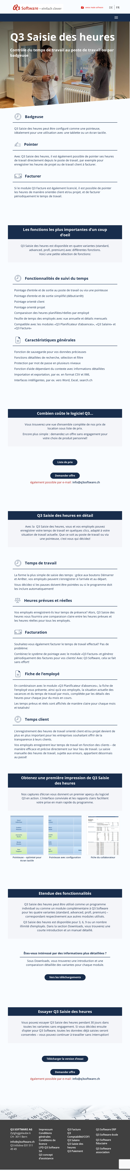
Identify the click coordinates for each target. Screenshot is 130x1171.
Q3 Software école (107, 1134)
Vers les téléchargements (65, 977)
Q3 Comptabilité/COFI (78, 1134)
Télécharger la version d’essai (65, 1059)
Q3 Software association (103, 1150)
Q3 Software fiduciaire (103, 1141)
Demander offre (65, 475)
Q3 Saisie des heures (75, 1145)
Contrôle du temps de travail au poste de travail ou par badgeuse (62, 52)
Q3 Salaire (73, 1140)
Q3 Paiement (75, 1151)
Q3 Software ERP (106, 1129)
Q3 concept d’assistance (46, 1156)
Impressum (46, 1129)
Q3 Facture (74, 1129)
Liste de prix (65, 462)
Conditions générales (45, 1134)
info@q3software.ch (86, 482)
